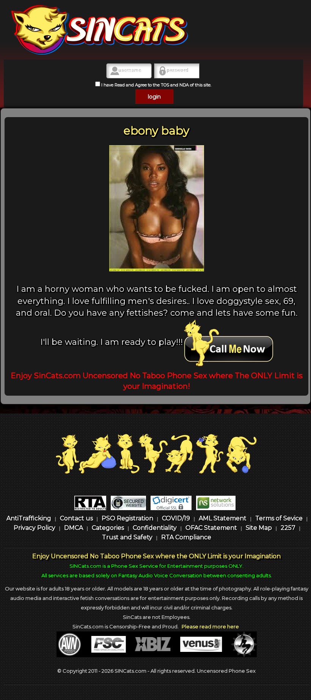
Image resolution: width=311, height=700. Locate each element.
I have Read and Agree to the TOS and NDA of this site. (155, 85)
